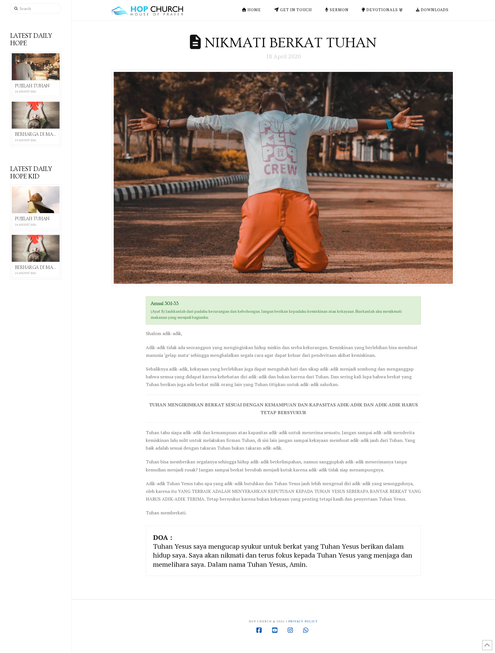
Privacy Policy (303, 621)
